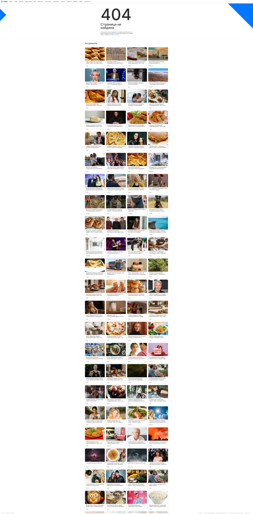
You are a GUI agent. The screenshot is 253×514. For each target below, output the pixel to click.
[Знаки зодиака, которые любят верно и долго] (158, 479)
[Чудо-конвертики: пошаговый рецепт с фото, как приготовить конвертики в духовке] (95, 57)
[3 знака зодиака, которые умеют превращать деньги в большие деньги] (95, 416)
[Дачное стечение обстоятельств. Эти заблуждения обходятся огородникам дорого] (95, 205)
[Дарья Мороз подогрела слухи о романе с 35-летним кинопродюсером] (95, 78)
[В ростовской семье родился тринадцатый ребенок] (116, 289)
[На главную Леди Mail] (5, 1)
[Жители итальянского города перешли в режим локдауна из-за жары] (158, 416)
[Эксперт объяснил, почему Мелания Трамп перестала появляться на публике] (116, 99)
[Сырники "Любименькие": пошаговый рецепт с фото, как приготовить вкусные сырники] (158, 120)
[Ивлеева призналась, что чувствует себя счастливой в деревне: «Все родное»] (116, 416)
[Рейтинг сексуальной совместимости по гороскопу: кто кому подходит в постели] (95, 163)
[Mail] (2, 1)
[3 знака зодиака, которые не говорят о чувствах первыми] (116, 205)
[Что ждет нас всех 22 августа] (95, 458)
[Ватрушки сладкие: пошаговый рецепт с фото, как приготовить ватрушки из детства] (95, 226)
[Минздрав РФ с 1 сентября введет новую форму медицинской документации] (158, 163)
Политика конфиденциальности (222, 513)
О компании (7, 513)
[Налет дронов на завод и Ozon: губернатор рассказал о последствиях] (116, 437)
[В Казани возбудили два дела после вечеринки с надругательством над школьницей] (137, 78)
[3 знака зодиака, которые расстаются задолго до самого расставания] (137, 353)
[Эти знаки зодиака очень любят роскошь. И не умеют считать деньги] (137, 184)
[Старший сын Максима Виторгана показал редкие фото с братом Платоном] (116, 226)
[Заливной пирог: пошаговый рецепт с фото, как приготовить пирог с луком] (158, 142)
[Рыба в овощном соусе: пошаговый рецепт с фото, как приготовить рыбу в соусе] (95, 437)
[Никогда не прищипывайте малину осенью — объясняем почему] (158, 268)
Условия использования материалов (236, 513)
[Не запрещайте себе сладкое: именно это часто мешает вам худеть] (158, 353)
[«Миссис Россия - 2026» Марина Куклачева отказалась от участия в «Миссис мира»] (116, 163)
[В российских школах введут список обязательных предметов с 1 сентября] (116, 501)
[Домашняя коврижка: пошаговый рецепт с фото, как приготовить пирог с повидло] (95, 268)
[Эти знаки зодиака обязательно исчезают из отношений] (137, 226)
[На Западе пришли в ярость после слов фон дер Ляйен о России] (116, 78)
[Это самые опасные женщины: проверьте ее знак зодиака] (137, 99)
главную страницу (114, 34)
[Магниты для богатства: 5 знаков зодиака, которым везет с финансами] (137, 332)
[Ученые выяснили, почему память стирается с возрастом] (95, 479)
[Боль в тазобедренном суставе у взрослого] (137, 205)
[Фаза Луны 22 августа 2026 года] (137, 458)
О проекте (201, 513)
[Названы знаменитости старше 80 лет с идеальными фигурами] (158, 289)
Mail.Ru (2, 513)
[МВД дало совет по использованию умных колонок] (116, 311)
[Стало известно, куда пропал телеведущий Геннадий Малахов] (137, 437)
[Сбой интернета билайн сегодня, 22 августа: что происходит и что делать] (116, 184)
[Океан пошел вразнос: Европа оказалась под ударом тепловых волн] (158, 226)
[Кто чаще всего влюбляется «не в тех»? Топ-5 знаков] (158, 184)
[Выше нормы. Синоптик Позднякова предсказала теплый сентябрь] (95, 353)
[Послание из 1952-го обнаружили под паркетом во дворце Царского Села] (116, 57)
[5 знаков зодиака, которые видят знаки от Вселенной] (95, 395)
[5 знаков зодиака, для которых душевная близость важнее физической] (158, 374)
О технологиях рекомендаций (209, 513)
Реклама (12, 513)
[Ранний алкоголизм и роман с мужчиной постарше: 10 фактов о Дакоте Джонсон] (158, 458)
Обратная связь (248, 513)
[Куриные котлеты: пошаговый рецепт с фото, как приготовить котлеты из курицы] (137, 120)
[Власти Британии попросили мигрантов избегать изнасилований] (158, 57)
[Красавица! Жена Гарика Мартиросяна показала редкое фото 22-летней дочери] (116, 479)
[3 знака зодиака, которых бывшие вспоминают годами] (137, 311)
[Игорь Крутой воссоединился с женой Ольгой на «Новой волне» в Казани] (95, 184)
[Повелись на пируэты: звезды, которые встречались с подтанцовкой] (116, 247)
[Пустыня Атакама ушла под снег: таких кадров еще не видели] (158, 78)
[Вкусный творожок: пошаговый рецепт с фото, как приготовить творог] (158, 501)
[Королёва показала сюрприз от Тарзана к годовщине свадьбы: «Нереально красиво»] (137, 142)
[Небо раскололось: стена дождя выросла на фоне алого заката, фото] (158, 437)
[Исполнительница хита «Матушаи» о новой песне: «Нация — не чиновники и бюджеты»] (137, 501)
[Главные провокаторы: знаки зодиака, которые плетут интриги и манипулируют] (95, 142)
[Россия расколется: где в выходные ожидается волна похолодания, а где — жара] (158, 205)
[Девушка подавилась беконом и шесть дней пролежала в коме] (95, 247)
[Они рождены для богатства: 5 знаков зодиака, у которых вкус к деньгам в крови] (95, 311)
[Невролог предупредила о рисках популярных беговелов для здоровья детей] (137, 395)
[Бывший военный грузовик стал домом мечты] (116, 268)
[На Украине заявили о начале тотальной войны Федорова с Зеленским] (116, 120)
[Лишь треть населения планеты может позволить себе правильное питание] (137, 416)
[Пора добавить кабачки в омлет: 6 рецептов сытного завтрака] (116, 458)
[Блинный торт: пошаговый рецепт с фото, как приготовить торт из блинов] (158, 395)
